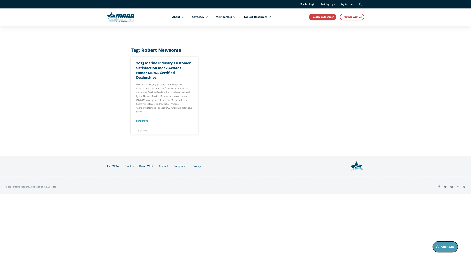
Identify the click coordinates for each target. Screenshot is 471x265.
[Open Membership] (234, 17)
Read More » (143, 121)
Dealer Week (146, 166)
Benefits (129, 166)
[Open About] (182, 17)
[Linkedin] (464, 187)
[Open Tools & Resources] (269, 17)
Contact (163, 166)
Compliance (180, 166)
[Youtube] (451, 187)
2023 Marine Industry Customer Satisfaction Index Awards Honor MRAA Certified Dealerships (163, 70)
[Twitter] (445, 187)
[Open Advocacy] (206, 17)
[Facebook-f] (439, 187)
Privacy (197, 166)
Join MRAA (113, 166)
